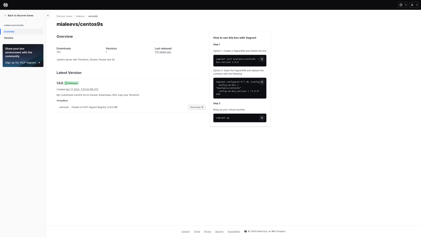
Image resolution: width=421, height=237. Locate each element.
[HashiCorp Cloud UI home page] (6, 5)
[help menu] (402, 5)
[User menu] (413, 5)
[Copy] (262, 59)
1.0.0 (60, 82)
